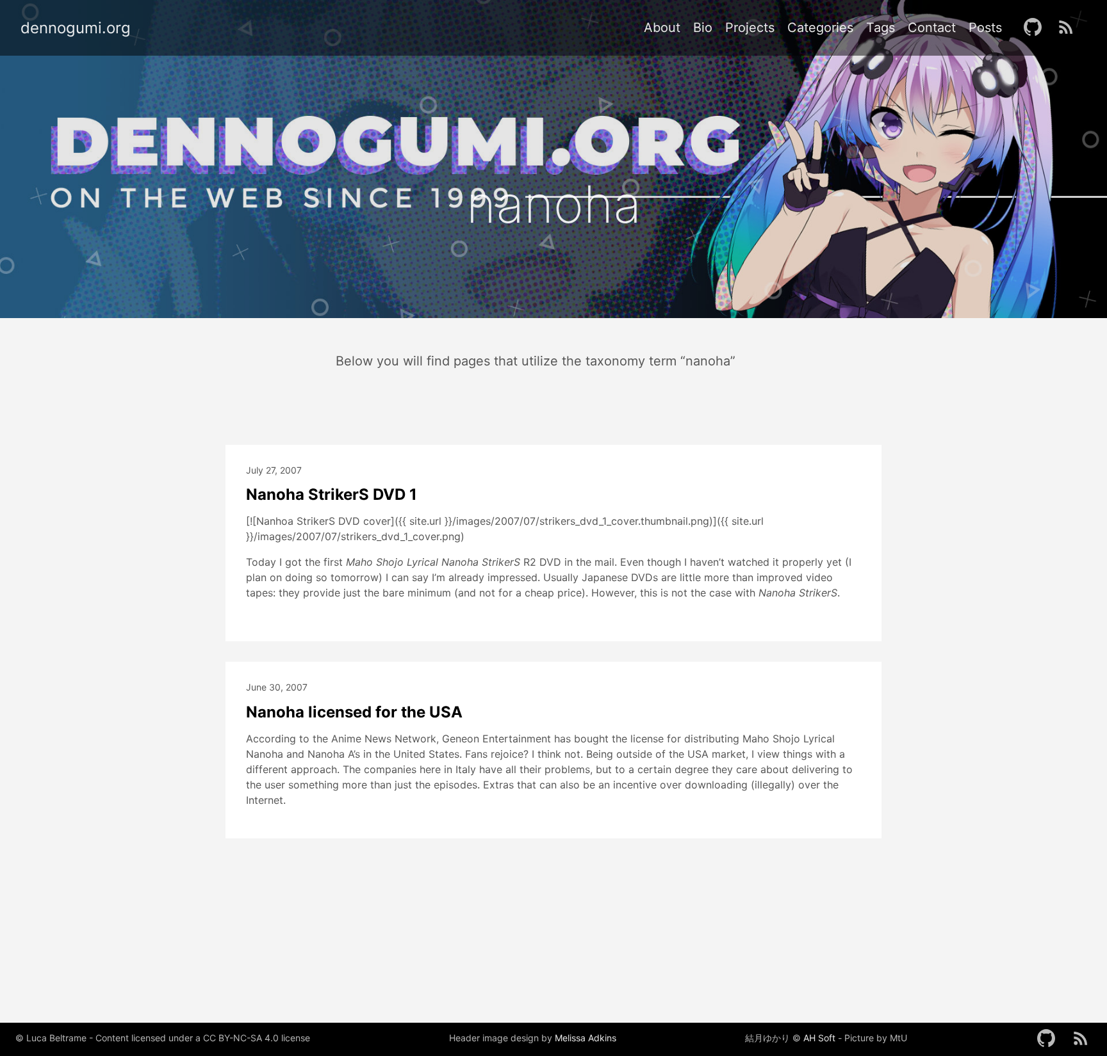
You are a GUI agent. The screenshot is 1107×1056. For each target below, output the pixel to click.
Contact (932, 27)
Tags (880, 27)
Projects (750, 27)
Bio (702, 27)
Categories (820, 27)
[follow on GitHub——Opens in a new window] (1036, 28)
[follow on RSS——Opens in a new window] (1070, 28)
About (662, 27)
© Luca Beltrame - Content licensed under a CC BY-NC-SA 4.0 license (162, 1037)
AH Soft (819, 1038)
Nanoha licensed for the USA (354, 712)
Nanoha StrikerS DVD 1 (331, 494)
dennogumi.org (75, 28)
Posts (985, 27)
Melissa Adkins (585, 1038)
